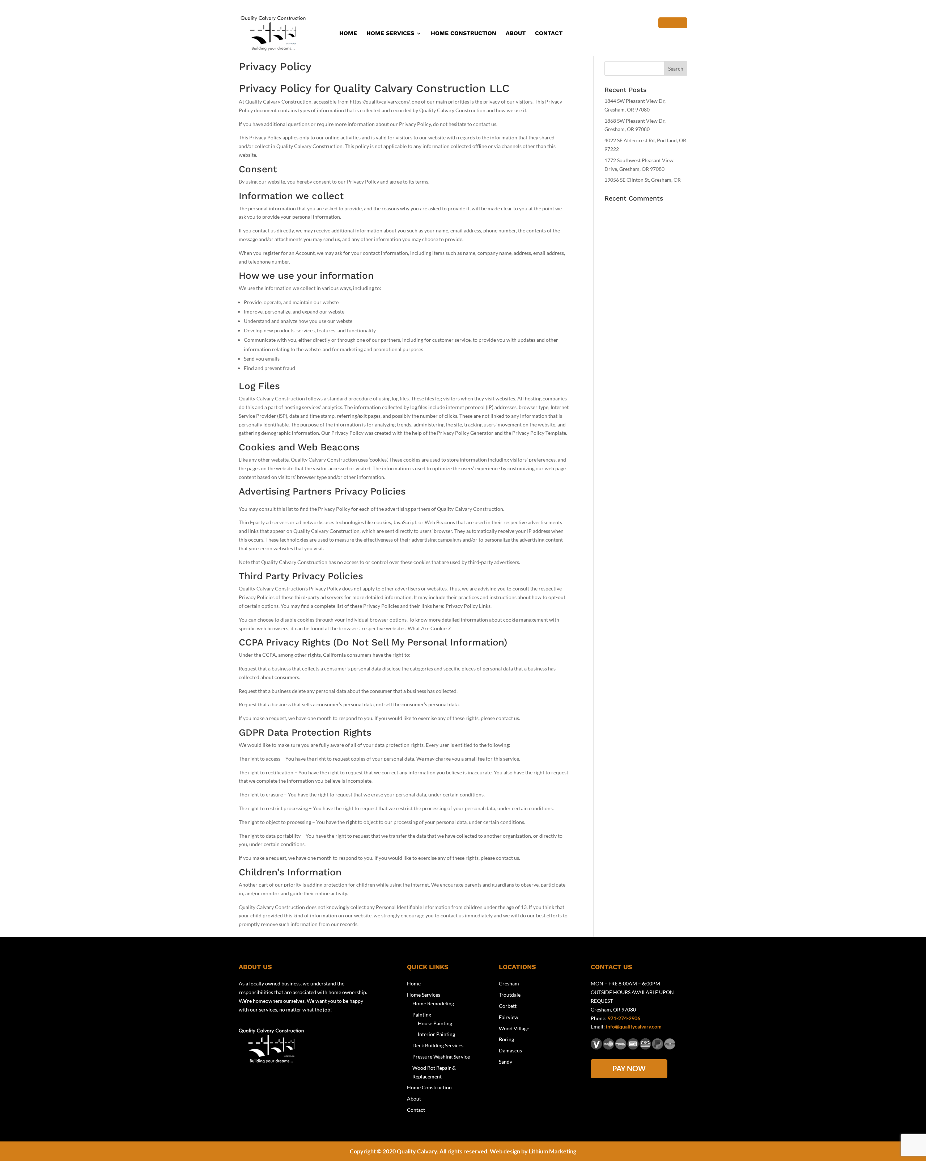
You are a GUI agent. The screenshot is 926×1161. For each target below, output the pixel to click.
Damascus (510, 1050)
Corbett (508, 1006)
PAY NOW (629, 1068)
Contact (548, 34)
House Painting (435, 1023)
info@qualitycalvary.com (634, 1026)
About (516, 34)
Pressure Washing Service (441, 1056)
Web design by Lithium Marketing (533, 1151)
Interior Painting (436, 1034)
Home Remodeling (433, 1003)
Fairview (508, 1017)
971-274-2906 (624, 1018)
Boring (506, 1039)
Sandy (505, 1062)
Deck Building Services (437, 1045)
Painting (421, 1014)
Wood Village (514, 1028)
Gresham (509, 983)
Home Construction (463, 34)
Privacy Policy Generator (465, 433)
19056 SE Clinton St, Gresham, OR (642, 180)
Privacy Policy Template (539, 433)
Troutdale (510, 995)
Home (348, 34)
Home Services (390, 34)
